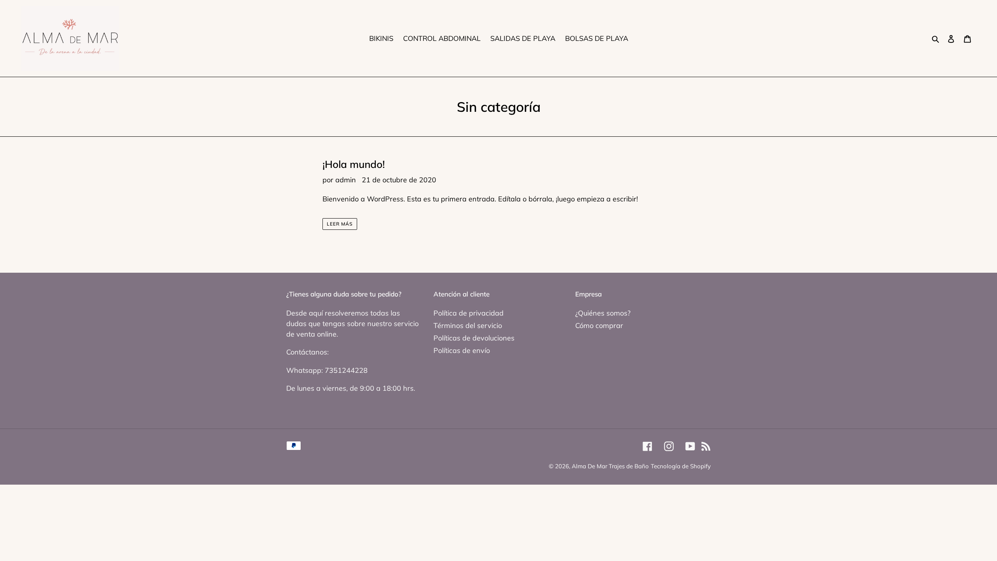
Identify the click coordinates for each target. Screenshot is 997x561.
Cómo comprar (599, 325)
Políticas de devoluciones (473, 337)
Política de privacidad (468, 313)
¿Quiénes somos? (603, 313)
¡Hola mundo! (353, 164)
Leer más (340, 224)
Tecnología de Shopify (681, 466)
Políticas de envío (461, 350)
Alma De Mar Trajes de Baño (610, 466)
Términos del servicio (467, 325)
